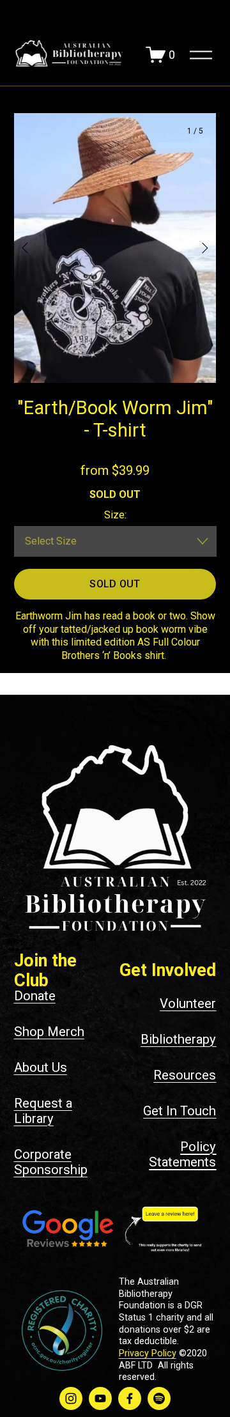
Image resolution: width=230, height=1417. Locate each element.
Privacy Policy (147, 1353)
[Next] (197, 248)
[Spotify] (159, 1398)
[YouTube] (100, 1398)
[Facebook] (129, 1398)
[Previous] (33, 248)
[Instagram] (70, 1398)
